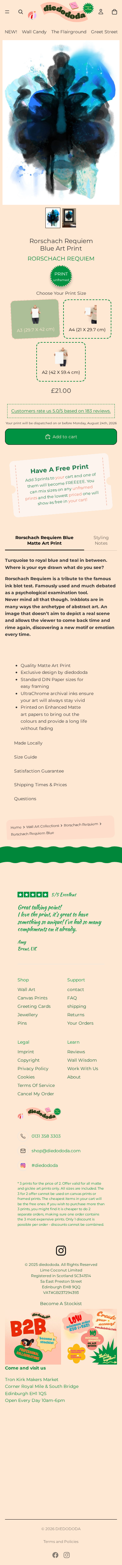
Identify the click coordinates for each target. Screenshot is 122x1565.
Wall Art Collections (42, 826)
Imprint (26, 1052)
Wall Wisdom (82, 1060)
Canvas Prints (33, 998)
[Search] (21, 12)
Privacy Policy (33, 1068)
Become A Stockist (61, 1303)
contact (75, 989)
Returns (75, 1014)
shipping (76, 1006)
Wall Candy (34, 32)
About (74, 1077)
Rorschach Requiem (61, 258)
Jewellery (28, 1014)
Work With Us (82, 1068)
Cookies (26, 1077)
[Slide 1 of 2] (53, 218)
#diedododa (45, 1165)
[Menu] (7, 12)
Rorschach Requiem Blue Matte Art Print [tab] (44, 540)
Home (16, 827)
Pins (22, 1023)
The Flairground (68, 32)
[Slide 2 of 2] (69, 218)
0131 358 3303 (46, 1136)
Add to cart (65, 436)
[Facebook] (55, 1555)
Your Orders (80, 1023)
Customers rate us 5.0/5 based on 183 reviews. (61, 411)
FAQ (72, 998)
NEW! (11, 32)
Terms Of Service (36, 1085)
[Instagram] (66, 1555)
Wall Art (26, 989)
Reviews (76, 1052)
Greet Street (104, 32)
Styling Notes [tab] (101, 540)
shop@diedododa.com (56, 1151)
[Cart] (114, 12)
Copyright (29, 1060)
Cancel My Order (36, 1094)
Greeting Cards (34, 1006)
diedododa (68, 1528)
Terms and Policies (61, 1541)
